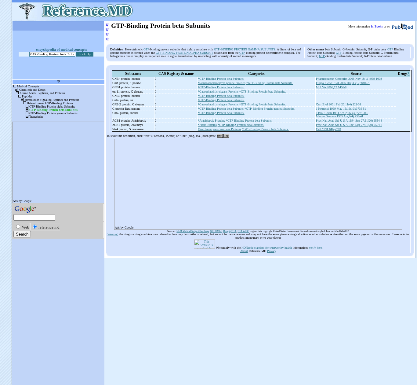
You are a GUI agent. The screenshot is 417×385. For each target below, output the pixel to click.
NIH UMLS (216, 231)
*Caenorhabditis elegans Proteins (218, 91)
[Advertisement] (258, 182)
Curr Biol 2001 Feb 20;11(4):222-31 (338, 104)
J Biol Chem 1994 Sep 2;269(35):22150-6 (342, 113)
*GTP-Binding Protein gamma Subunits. (270, 108)
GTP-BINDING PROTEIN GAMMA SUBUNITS (244, 49)
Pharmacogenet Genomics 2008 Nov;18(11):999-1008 (349, 78)
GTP (146, 49)
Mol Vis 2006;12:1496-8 (331, 87)
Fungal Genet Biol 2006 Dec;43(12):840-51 (343, 83)
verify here (315, 247)
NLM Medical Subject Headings (192, 231)
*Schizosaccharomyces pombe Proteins (221, 83)
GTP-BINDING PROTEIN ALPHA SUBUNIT (184, 52)
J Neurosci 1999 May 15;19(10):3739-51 (341, 108)
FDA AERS (243, 231)
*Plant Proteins (207, 125)
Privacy (271, 251)
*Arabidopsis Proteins (211, 120)
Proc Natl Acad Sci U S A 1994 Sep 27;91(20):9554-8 (349, 120)
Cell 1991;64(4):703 (328, 129)
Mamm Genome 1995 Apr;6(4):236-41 (339, 116)
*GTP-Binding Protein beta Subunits (221, 108)
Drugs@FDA (229, 231)
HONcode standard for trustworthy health (266, 247)
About (244, 251)
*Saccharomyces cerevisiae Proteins (219, 129)
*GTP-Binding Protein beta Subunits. (221, 78)
